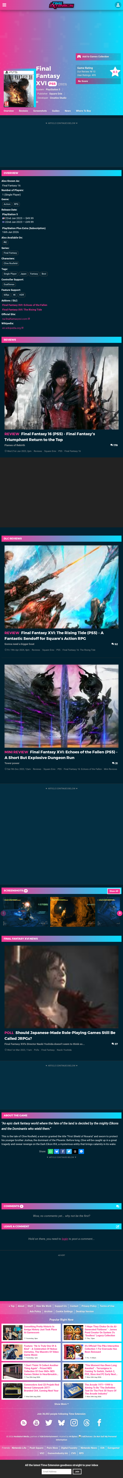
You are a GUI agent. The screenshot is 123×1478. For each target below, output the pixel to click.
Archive (48, 1311)
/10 (92, 71)
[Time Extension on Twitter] (48, 1423)
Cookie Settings (64, 1311)
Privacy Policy (89, 1306)
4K (14, 295)
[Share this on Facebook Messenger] (81, 1151)
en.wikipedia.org (11, 327)
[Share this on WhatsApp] (50, 1151)
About (21, 1306)
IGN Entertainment (49, 1436)
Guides (56, 110)
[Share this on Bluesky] (56, 1151)
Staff (30, 1306)
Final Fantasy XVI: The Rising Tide (22, 309)
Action (7, 204)
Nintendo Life (19, 1448)
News (68, 110)
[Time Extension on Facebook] (99, 1423)
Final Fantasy (10, 253)
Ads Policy (35, 1311)
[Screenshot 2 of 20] (72, 912)
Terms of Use (107, 1306)
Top (12, 1306)
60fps (6, 295)
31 (116, 763)
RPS (81, 1453)
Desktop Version (85, 1311)
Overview (9, 110)
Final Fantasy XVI (48, 76)
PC (5, 242)
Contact (74, 1306)
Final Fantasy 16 (72, 451)
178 (115, 445)
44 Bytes (73, 1436)
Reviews (23, 110)
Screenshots (40, 110)
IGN (102, 1448)
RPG (16, 204)
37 (116, 1043)
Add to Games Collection (95, 56)
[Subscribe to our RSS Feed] (23, 1423)
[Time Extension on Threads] (86, 1423)
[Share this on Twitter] (69, 1151)
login (65, 1239)
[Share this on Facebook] (63, 1151)
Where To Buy (83, 110)
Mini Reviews (110, 769)
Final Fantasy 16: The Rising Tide (79, 650)
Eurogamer (114, 1448)
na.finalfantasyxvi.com (15, 318)
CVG (73, 1453)
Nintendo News (89, 1448)
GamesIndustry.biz (58, 1453)
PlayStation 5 (53, 89)
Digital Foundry (69, 1448)
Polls (36, 1050)
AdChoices (87, 1436)
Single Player (10, 273)
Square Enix (55, 93)
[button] (119, 913)
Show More (60, 1404)
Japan (23, 273)
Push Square (37, 1448)
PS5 (60, 451)
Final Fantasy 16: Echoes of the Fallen (83, 769)
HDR (21, 295)
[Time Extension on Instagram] (74, 1423)
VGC (42, 1453)
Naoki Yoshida (64, 1050)
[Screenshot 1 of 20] (25, 912)
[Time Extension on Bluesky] (61, 1423)
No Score (83, 81)
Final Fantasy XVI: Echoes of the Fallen (24, 305)
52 (116, 644)
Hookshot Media (21, 1436)
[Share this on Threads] (75, 1151)
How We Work (43, 1306)
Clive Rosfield (10, 263)
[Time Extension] (61, 5)
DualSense (9, 284)
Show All (114, 891)
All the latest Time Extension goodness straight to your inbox (61, 1465)
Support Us (61, 1306)
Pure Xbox (52, 1448)
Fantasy (34, 273)
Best (44, 273)
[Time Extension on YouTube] (36, 1423)
